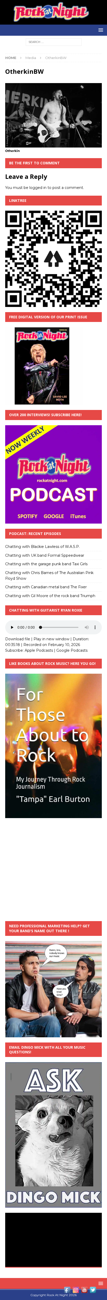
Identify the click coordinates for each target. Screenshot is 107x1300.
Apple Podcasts (39, 650)
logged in (37, 187)
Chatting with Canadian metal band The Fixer (46, 587)
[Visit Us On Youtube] (84, 1291)
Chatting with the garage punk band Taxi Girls (46, 564)
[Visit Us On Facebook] (67, 1291)
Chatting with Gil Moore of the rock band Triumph (50, 595)
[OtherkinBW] (53, 144)
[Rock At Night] (53, 21)
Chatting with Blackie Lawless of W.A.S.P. (42, 546)
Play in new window (51, 639)
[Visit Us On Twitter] (93, 1291)
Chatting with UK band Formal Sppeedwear (44, 555)
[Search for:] (54, 42)
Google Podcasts (72, 650)
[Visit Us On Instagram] (75, 1291)
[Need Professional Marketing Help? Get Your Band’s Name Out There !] (53, 1034)
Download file (17, 639)
